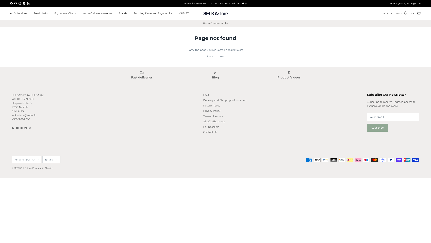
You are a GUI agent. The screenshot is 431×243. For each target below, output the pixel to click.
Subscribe (377, 127)
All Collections (18, 13)
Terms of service (213, 116)
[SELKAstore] (215, 13)
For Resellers (211, 126)
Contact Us (210, 132)
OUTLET (184, 13)
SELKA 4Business (214, 121)
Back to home (215, 56)
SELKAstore (25, 168)
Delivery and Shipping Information (224, 100)
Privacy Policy (211, 110)
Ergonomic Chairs (65, 13)
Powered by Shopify (42, 168)
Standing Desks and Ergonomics (153, 13)
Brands (123, 13)
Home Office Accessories (97, 13)
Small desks (41, 13)
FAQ (206, 95)
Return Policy (211, 105)
